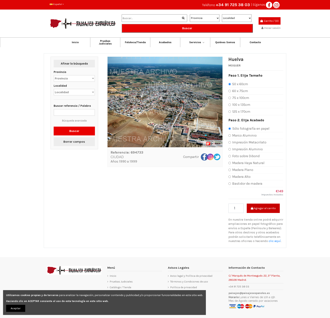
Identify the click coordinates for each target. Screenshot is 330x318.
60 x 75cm (240, 91)
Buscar (187, 28)
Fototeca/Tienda (135, 42)
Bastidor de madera (247, 183)
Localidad (60, 85)
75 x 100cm (240, 98)
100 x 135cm (241, 105)
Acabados (165, 42)
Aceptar (16, 308)
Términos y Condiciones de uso (189, 281)
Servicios (195, 42)
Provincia (60, 72)
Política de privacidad (183, 287)
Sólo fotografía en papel (250, 128)
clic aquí (275, 241)
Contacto (255, 42)
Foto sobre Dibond (246, 156)
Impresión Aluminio (247, 149)
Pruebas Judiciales (105, 42)
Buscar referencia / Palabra (72, 106)
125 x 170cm (241, 111)
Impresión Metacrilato (249, 142)
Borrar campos (74, 141)
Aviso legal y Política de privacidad (191, 276)
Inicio (75, 42)
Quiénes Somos (225, 42)
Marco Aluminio (244, 135)
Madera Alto (241, 177)
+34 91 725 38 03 (233, 4)
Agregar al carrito (264, 208)
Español (57, 4)
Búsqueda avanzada (74, 120)
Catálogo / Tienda (120, 287)
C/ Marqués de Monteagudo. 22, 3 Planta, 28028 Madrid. (254, 278)
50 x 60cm (240, 84)
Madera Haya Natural (248, 163)
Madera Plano (242, 170)
